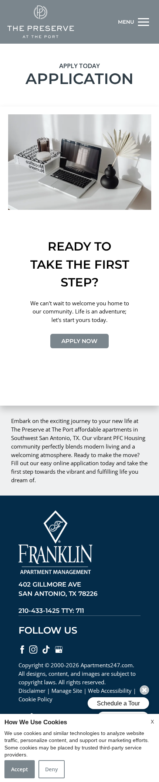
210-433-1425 (51, 610)
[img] (40, 22)
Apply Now (79, 341)
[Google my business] (59, 649)
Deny (51, 769)
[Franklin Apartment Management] (55, 544)
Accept (19, 769)
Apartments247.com (107, 665)
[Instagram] (34, 649)
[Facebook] (22, 649)
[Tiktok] (47, 649)
